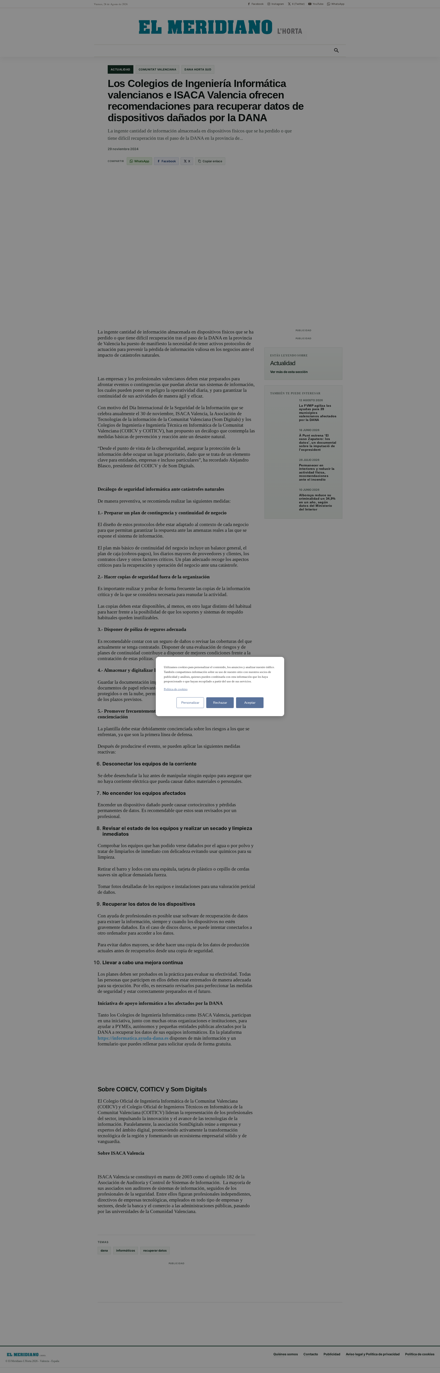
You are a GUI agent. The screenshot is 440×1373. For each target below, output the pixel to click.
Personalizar (190, 702)
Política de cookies (175, 689)
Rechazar (220, 702)
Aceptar (250, 702)
